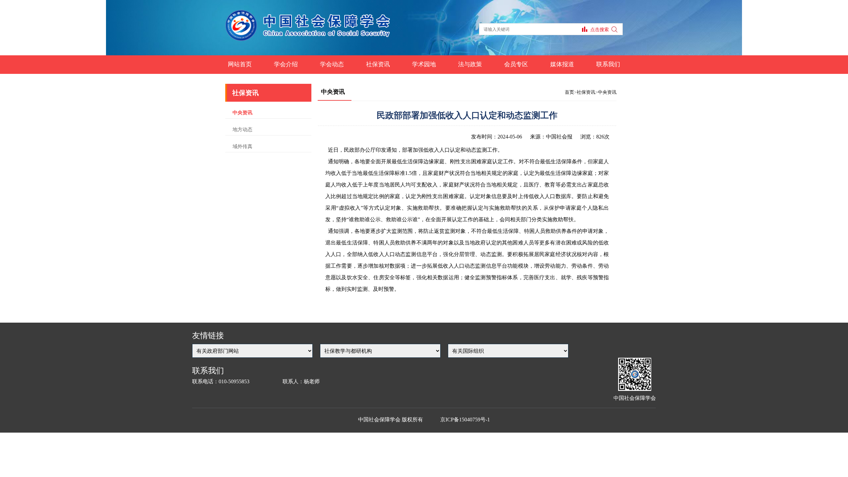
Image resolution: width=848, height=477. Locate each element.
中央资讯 (242, 112)
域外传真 (242, 146)
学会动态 (332, 64)
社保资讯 (378, 64)
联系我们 (608, 64)
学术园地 (424, 64)
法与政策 (470, 64)
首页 (569, 92)
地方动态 (242, 129)
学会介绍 (286, 64)
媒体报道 (562, 64)
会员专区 (516, 64)
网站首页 (240, 64)
